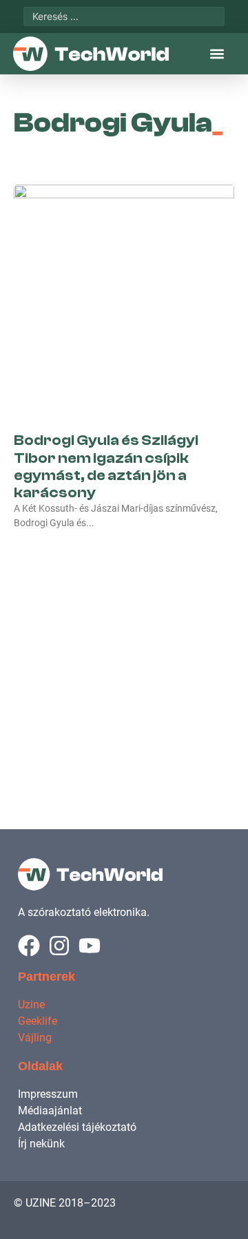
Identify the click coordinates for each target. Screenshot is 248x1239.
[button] (216, 54)
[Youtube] (90, 946)
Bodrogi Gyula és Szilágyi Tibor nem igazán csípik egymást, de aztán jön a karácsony (106, 466)
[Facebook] (29, 946)
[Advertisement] (124, 665)
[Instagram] (59, 946)
